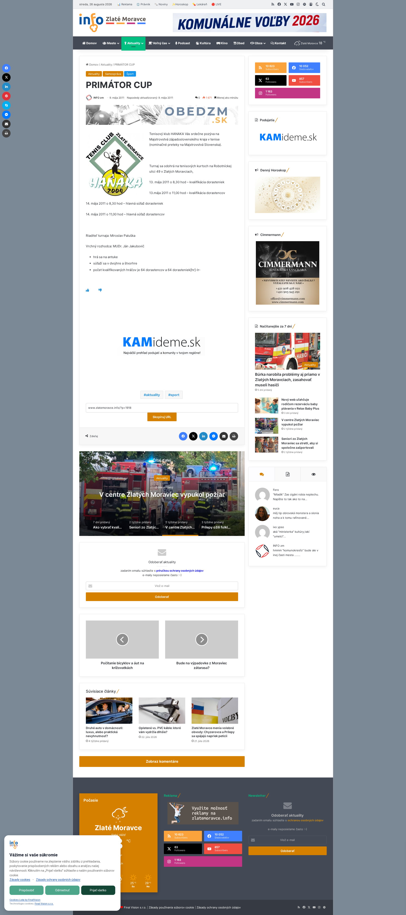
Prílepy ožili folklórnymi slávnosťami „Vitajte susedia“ (162, 494)
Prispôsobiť (26, 890)
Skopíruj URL (162, 417)
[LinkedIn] (203, 436)
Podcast (183, 43)
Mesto (111, 43)
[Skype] (6, 105)
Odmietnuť (62, 890)
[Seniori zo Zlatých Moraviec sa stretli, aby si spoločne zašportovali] (266, 445)
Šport (130, 74)
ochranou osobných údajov (305, 820)
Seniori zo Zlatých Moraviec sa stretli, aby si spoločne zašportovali (299, 443)
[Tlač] (234, 436)
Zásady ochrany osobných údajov (219, 907)
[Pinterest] (6, 96)
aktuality (153, 395)
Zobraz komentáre (162, 761)
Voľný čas (159, 43)
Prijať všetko (98, 890)
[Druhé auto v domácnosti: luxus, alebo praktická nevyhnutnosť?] (109, 711)
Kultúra (205, 43)
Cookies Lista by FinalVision (25, 899)
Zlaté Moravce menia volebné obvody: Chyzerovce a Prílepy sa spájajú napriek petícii (213, 732)
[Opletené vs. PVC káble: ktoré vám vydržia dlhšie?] (162, 711)
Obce (258, 43)
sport (174, 395)
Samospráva (113, 74)
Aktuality (133, 43)
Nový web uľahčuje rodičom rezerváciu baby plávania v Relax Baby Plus (300, 404)
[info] (112, 22)
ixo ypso (278, 527)
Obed (240, 43)
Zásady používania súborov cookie (171, 907)
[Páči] (87, 290)
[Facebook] (183, 436)
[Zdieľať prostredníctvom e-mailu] (223, 436)
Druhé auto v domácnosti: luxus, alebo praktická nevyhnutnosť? (104, 732)
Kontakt (280, 43)
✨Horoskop (180, 4)
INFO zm (98, 97)
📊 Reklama (124, 4)
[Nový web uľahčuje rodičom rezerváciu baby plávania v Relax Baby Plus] (266, 405)
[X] (193, 436)
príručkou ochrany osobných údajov (179, 570)
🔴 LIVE (216, 4)
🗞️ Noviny (161, 4)
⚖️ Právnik (143, 4)
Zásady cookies (20, 879)
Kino (224, 43)
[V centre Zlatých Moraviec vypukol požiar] (266, 426)
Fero (276, 489)
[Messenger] (213, 436)
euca (276, 508)
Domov (91, 43)
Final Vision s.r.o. (135, 907)
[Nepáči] (100, 290)
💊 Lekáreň (199, 4)
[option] (162, 493)
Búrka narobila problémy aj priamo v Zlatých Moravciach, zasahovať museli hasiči (287, 379)
